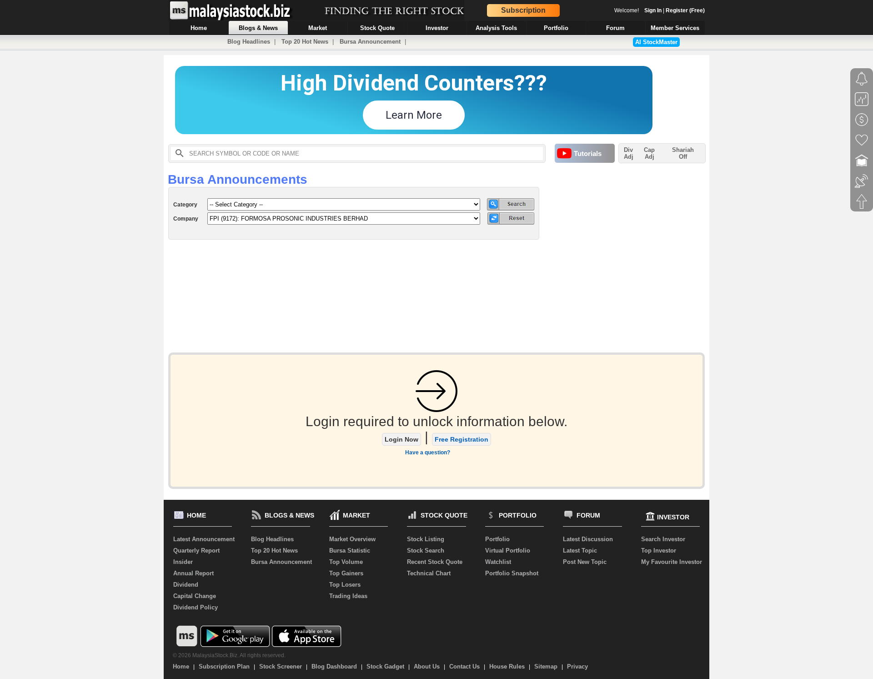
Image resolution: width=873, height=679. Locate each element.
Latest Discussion (588, 539)
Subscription (523, 10)
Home (181, 666)
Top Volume (346, 561)
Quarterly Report (196, 550)
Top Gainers (346, 573)
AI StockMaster (656, 42)
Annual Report (193, 573)
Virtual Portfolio (507, 550)
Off (683, 156)
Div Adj (628, 153)
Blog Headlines (248, 41)
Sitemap (545, 666)
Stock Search (425, 550)
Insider (183, 561)
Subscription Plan (224, 666)
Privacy (577, 666)
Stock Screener (280, 666)
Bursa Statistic (349, 550)
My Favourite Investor (671, 561)
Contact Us (464, 666)
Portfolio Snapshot (511, 573)
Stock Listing (425, 539)
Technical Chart (429, 573)
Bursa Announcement (370, 41)
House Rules (507, 666)
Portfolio (497, 539)
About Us (427, 666)
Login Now (401, 439)
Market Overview (352, 539)
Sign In (653, 10)
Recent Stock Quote (434, 561)
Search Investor (663, 539)
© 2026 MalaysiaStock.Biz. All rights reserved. (229, 655)
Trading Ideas (348, 596)
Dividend (185, 584)
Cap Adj (649, 153)
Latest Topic (580, 550)
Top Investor (658, 550)
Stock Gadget (385, 666)
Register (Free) (685, 10)
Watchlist (498, 561)
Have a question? (427, 452)
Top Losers (345, 584)
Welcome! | (659, 10)
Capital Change (194, 596)
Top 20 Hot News (304, 41)
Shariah (683, 153)
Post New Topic (585, 561)
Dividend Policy (195, 607)
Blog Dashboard (334, 666)
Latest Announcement (204, 539)
